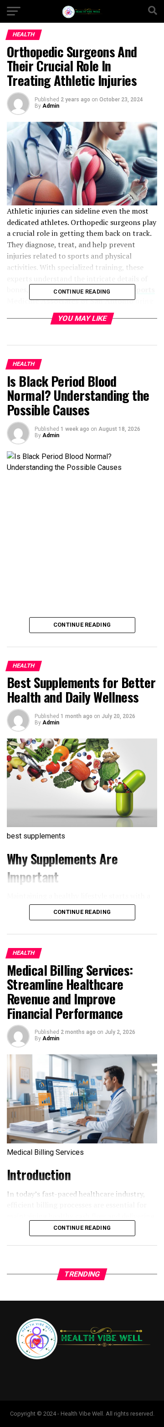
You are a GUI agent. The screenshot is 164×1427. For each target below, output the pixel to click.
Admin (50, 106)
